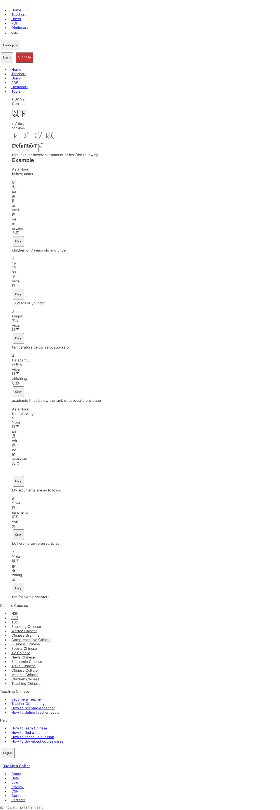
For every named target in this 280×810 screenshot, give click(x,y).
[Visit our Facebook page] (2, 761)
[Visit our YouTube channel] (18, 761)
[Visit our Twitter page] (8, 761)
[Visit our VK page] (13, 761)
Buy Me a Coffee (16, 766)
